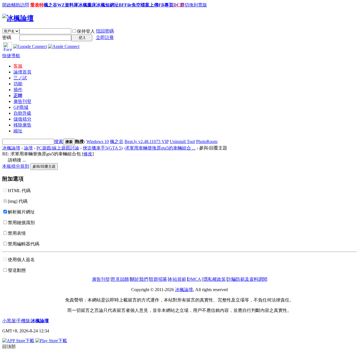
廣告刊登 (22, 101)
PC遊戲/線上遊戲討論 (57, 148)
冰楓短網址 (107, 5)
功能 (17, 83)
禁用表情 (17, 233)
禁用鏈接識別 (21, 222)
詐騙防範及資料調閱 (247, 279)
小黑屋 (9, 320)
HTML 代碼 (19, 190)
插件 (17, 89)
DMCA (194, 279)
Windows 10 (97, 141)
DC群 (179, 5)
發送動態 (17, 270)
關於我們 (139, 279)
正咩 (17, 95)
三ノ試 (20, 77)
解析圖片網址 (21, 212)
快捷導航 (11, 55)
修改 (87, 153)
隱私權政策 (214, 279)
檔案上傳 (149, 5)
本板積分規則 (15, 166)
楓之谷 (116, 141)
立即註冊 (105, 37)
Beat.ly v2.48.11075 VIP (147, 141)
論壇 (22, 72)
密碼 (6, 37)
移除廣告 (22, 125)
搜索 (58, 141)
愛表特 (37, 5)
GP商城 (20, 107)
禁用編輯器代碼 (23, 243)
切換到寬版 (196, 5)
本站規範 (177, 279)
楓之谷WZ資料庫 (61, 5)
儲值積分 (22, 119)
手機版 (23, 320)
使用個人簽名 (21, 259)
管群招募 (158, 279)
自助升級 (22, 113)
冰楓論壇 (11, 148)
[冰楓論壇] (18, 18)
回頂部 (9, 346)
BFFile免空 (130, 5)
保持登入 (86, 31)
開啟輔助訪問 (15, 5)
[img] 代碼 (17, 201)
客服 (17, 66)
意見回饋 (120, 279)
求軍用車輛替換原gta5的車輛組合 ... (160, 148)
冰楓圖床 (87, 5)
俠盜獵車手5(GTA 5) (103, 148)
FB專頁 (165, 5)
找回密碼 (105, 31)
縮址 (17, 130)
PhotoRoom (206, 141)
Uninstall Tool (182, 141)
